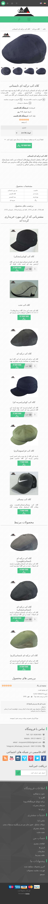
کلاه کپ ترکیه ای (22, 210)
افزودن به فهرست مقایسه (11, 99)
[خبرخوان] (5, 758)
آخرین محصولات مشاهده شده (34, 866)
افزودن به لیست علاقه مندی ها (33, 99)
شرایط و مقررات (39, 805)
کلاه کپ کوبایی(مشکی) (24, 256)
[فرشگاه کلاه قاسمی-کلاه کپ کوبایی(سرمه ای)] (24, 386)
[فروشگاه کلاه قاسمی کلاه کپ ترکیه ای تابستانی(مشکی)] (24, 337)
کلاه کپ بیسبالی (24, 499)
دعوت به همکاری (39, 794)
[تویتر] (37, 758)
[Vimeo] (24, 758)
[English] (41, 3)
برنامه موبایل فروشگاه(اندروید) (34, 801)
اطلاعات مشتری (39, 843)
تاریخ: (45, 694)
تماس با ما (41, 820)
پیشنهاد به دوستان (22, 103)
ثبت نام (17, 3)
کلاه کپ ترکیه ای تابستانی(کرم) (24, 655)
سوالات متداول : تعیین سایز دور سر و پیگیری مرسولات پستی (24, 824)
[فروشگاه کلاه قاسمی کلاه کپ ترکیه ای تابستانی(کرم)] (24, 639)
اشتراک (18, 772)
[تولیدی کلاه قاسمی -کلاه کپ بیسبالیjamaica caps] (24, 483)
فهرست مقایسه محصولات (36, 870)
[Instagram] (18, 758)
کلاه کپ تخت (24, 304)
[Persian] (45, 3)
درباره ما (42, 809)
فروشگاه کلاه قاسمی (21, 108)
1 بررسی (24, 122)
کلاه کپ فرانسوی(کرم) (24, 450)
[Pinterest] (30, 758)
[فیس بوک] (43, 758)
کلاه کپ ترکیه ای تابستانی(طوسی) (24, 559)
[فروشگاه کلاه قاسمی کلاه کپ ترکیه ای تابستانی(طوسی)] (24, 542)
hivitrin (27, 893)
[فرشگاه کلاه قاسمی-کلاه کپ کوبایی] (24, 240)
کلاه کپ (34, 210)
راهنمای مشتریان (39, 828)
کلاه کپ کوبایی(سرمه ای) (24, 402)
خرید (26, 269)
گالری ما (42, 797)
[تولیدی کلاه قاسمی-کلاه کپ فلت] (24, 289)
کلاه (43, 210)
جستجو (42, 874)
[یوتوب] (11, 758)
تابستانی (10, 210)
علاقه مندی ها (40, 855)
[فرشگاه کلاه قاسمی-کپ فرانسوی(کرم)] (24, 434)
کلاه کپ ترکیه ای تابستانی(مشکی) (24, 608)
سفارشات (41, 851)
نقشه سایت (41, 832)
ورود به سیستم (12, 3)
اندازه (24, 128)
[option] (41, 71)
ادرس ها (42, 847)
